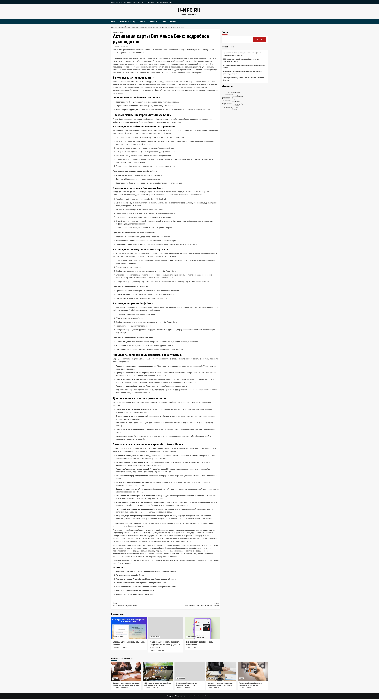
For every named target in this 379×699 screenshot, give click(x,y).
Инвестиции (154, 21)
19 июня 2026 (187, 687)
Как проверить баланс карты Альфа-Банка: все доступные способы (146, 586)
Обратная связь (116, 2)
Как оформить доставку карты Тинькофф (134, 594)
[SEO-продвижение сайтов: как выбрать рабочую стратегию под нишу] (158, 671)
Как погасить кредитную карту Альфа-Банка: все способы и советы (146, 571)
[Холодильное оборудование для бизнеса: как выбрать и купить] (189, 671)
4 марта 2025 (125, 46)
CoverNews (198, 696)
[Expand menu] (116, 21)
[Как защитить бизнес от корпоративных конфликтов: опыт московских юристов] (126, 671)
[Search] (266, 21)
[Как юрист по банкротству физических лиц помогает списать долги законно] (221, 671)
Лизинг (164, 21)
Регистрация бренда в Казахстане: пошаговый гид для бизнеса (243, 79)
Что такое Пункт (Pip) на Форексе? (125, 604)
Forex (113, 21)
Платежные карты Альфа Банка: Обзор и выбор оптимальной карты (146, 579)
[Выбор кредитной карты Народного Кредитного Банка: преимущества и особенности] (165, 628)
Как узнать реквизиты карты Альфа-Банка (135, 590)
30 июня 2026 (155, 687)
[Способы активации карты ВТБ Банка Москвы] (129, 628)
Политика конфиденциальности (134, 2)
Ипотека (173, 21)
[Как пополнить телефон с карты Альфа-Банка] (202, 628)
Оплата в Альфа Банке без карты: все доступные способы (141, 583)
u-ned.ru (189, 10)
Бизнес (142, 21)
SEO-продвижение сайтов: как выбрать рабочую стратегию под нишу (241, 60)
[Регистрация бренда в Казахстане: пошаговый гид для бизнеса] (253, 671)
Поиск (225, 32)
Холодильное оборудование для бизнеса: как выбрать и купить (244, 66)
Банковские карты (118, 32)
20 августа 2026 (124, 687)
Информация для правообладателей (160, 2)
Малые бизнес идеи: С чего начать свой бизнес (202, 604)
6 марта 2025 (124, 647)
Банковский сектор (127, 21)
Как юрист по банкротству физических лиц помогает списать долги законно (243, 73)
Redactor (116, 46)
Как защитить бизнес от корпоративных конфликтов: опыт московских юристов (243, 54)
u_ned (210, 687)
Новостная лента (181, 678)
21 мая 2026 (217, 687)
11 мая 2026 (248, 687)
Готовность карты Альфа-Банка (130, 575)
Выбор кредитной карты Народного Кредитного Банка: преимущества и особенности (165, 645)
